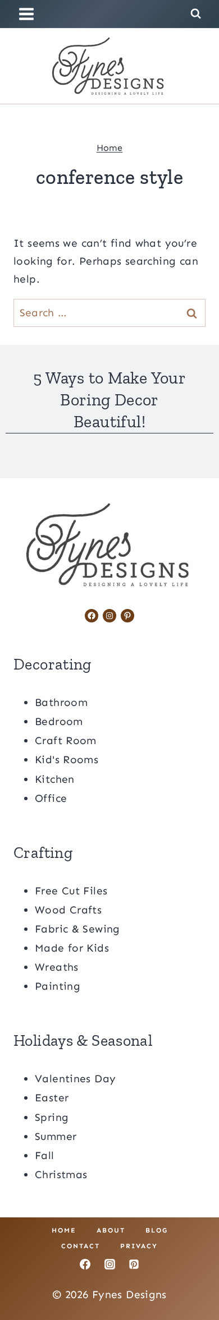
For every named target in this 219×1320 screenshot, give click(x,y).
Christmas (61, 1174)
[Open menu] (28, 13)
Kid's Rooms (66, 759)
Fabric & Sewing (77, 928)
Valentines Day (75, 1078)
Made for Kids (72, 947)
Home (110, 147)
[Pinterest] (134, 1264)
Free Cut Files (71, 890)
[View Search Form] (196, 14)
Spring (52, 1117)
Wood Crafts (68, 909)
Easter (52, 1097)
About (111, 1230)
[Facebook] (84, 1264)
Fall (44, 1155)
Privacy (139, 1246)
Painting (57, 986)
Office (51, 798)
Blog (156, 1230)
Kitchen (55, 779)
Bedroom (59, 721)
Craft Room (66, 740)
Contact (80, 1246)
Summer (55, 1136)
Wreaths (57, 967)
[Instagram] (109, 1264)
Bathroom (61, 702)
